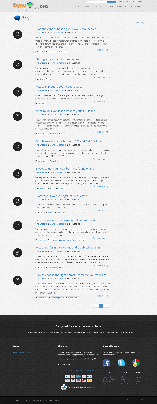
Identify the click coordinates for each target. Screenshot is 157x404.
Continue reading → (101, 49)
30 (17, 280)
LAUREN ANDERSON (58, 63)
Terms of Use (67, 370)
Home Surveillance (80, 240)
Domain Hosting (73, 298)
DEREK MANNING (56, 33)
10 (17, 91)
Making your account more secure (57, 59)
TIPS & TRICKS (41, 33)
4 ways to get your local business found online (64, 168)
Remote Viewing (65, 240)
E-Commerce (61, 188)
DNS (41, 213)
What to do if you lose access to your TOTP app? (65, 111)
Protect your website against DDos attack (61, 196)
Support (121, 6)
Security (63, 134)
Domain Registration (57, 298)
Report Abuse (89, 370)
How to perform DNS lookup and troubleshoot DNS (67, 247)
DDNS (75, 6)
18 (17, 173)
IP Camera (53, 240)
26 (17, 146)
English (140, 2)
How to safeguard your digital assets (58, 86)
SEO (50, 188)
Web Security (42, 103)
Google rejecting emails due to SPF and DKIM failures (68, 141)
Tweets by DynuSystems (22, 353)
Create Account (124, 2)
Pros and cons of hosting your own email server (65, 29)
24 (17, 201)
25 (17, 252)
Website (63, 52)
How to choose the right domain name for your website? (71, 275)
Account (50, 79)
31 (17, 115)
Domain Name (52, 52)
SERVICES (108, 6)
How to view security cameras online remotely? (65, 220)
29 (17, 34)
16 (17, 64)
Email (97, 6)
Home (137, 23)
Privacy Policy (78, 370)
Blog (142, 23)
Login (132, 2)
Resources (134, 6)
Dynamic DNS (42, 240)
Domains (86, 6)
